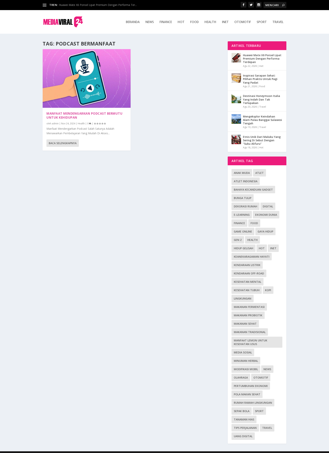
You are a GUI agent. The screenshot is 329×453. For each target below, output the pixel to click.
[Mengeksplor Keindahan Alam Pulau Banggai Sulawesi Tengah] (236, 119)
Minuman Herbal (246, 361)
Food (194, 22)
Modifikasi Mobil (246, 369)
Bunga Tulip (242, 198)
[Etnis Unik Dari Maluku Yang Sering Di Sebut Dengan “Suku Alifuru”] (236, 139)
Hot (181, 22)
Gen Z (238, 240)
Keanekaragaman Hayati (251, 256)
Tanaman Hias (244, 419)
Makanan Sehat (245, 323)
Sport (262, 22)
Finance (166, 22)
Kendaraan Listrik (247, 265)
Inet (225, 22)
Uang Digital (243, 436)
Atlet (259, 173)
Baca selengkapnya (63, 143)
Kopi (268, 290)
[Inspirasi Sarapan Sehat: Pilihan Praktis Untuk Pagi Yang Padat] (236, 78)
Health (210, 22)
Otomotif (242, 22)
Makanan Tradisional (250, 332)
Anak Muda (242, 173)
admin (55, 123)
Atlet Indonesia (245, 181)
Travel (277, 22)
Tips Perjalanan (245, 428)
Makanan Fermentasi (249, 307)
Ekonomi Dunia (266, 215)
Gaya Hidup (265, 231)
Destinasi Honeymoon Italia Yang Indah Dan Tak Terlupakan (261, 99)
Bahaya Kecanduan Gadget (253, 189)
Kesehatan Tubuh (247, 290)
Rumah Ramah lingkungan (253, 402)
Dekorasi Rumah (245, 206)
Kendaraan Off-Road (249, 273)
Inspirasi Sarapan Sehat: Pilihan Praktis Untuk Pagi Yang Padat (260, 79)
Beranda (133, 22)
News (149, 22)
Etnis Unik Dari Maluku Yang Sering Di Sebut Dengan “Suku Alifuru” (262, 140)
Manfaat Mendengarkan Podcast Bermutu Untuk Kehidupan (84, 115)
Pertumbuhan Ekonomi (251, 386)
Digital (268, 206)
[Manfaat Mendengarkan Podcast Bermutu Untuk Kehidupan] (87, 78)
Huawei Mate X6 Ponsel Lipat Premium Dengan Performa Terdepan (262, 58)
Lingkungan (242, 298)
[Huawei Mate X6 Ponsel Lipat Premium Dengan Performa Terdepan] (236, 57)
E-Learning (242, 215)
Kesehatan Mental (247, 282)
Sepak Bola (241, 411)
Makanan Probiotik (248, 315)
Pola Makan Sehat (247, 394)
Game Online (243, 231)
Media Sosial (243, 352)
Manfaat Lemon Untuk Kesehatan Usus (250, 342)
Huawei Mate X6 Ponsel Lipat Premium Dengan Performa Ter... (98, 5)
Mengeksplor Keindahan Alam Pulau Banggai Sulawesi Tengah (262, 120)
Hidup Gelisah (243, 248)
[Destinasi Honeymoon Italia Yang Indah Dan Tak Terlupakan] (236, 98)
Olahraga (241, 377)
